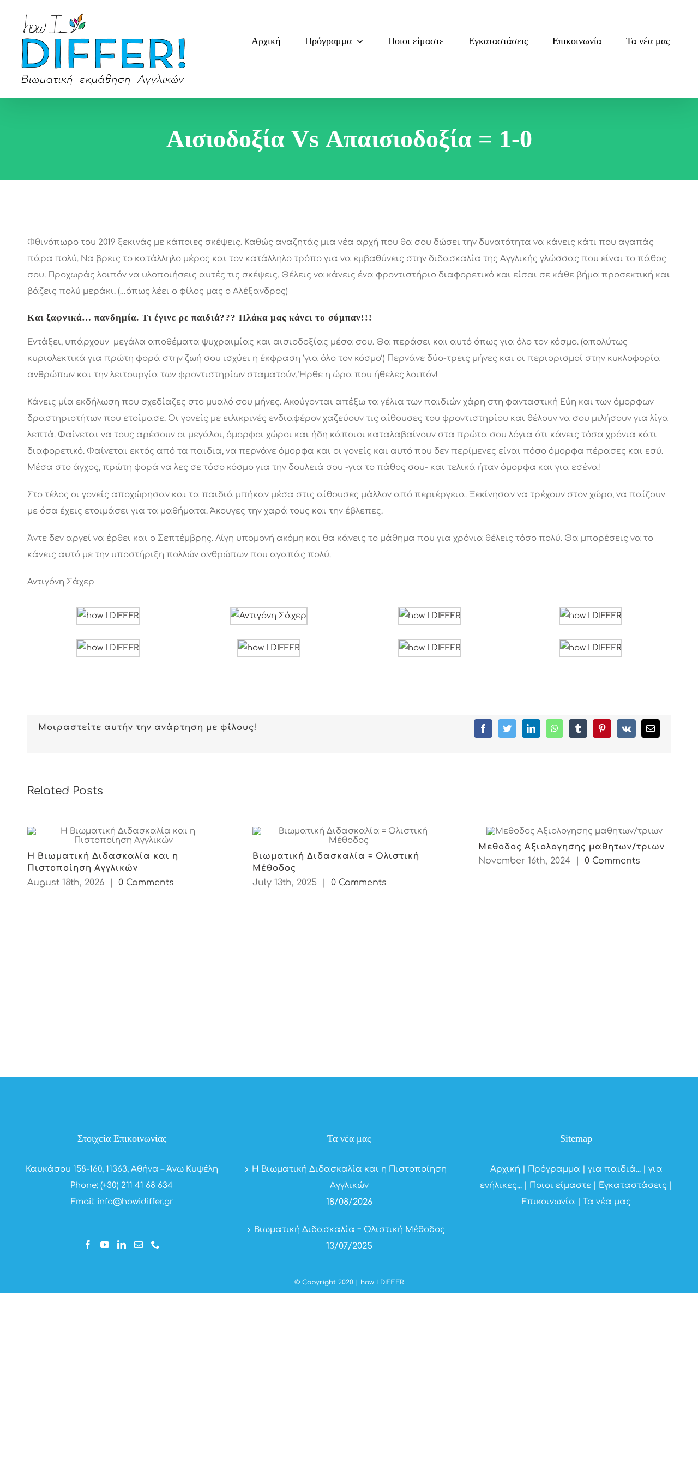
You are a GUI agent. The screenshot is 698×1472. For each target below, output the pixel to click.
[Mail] (138, 1244)
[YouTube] (104, 1244)
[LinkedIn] (121, 1244)
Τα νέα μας (607, 1201)
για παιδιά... (614, 1169)
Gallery (124, 835)
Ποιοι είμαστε (560, 1185)
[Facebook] (87, 1244)
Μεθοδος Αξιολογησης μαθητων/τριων (571, 847)
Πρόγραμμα (554, 1169)
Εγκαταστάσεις (633, 1185)
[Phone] (155, 1244)
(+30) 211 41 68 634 (136, 1185)
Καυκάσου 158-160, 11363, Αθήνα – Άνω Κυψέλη (122, 1169)
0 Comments (146, 883)
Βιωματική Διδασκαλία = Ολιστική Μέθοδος (349, 1229)
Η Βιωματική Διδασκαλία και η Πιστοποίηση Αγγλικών (349, 1177)
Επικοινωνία (548, 1201)
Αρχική (505, 1169)
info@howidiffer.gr (135, 1201)
